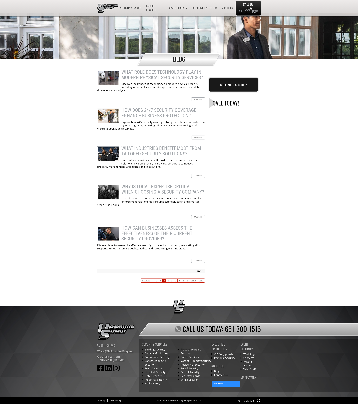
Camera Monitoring (156, 353)
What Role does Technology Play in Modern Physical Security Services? (108, 77)
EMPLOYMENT (249, 377)
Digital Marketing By (247, 401)
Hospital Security (155, 372)
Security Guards (190, 376)
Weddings (249, 354)
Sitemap (101, 400)
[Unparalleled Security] (107, 12)
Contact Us (221, 375)
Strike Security (189, 379)
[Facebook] (100, 368)
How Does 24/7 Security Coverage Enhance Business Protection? (108, 115)
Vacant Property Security (196, 360)
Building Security (155, 349)
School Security (190, 372)
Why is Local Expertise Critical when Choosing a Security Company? (108, 192)
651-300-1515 (108, 345)
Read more (198, 99)
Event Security (153, 368)
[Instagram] (116, 368)
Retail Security (189, 368)
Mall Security (152, 383)
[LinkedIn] (108, 368)
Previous (146, 280)
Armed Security (178, 8)
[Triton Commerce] (116, 339)
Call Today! (226, 103)
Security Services (130, 8)
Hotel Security (153, 376)
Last (200, 280)
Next (193, 280)
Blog (217, 371)
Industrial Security (156, 379)
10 (187, 280)
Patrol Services (151, 8)
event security (247, 346)
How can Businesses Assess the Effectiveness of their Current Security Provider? (108, 233)
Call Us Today (248, 8)
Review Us (219, 383)
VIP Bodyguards (223, 354)
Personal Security (224, 358)
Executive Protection (204, 8)
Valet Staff (249, 369)
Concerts (248, 358)
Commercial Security (157, 357)
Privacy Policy (115, 400)
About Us (227, 8)
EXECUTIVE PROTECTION (219, 346)
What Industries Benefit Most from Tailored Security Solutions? (108, 154)
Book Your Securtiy (233, 84)
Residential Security (193, 364)
